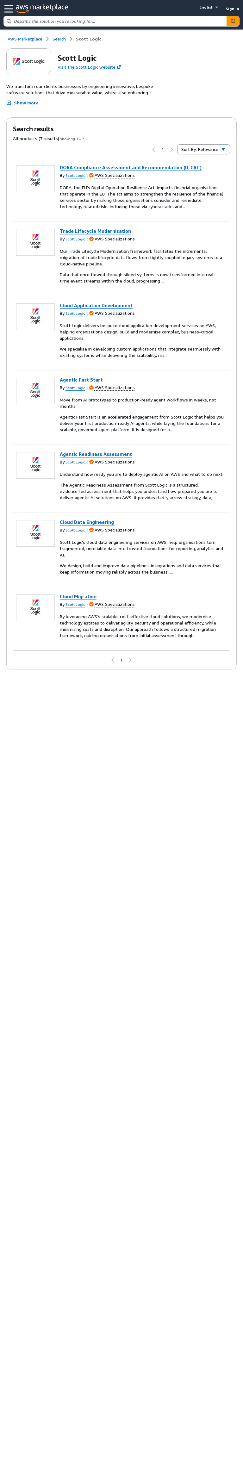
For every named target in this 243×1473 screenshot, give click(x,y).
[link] (88, 39)
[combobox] (115, 21)
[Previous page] (154, 149)
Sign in (232, 8)
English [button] (206, 7)
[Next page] (171, 149)
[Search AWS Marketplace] (233, 21)
